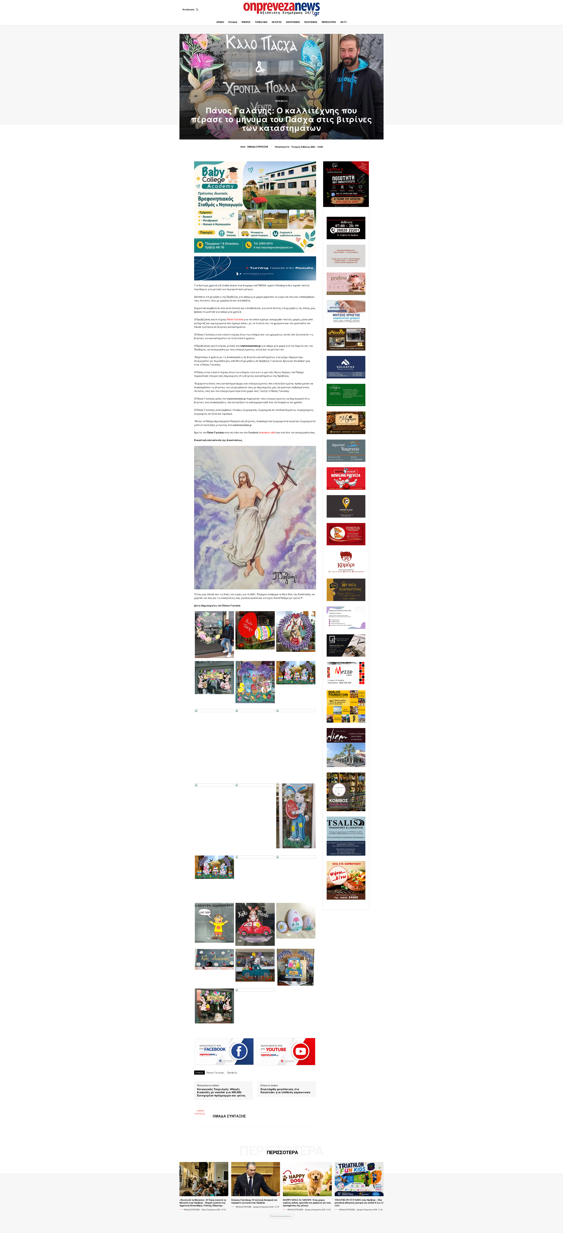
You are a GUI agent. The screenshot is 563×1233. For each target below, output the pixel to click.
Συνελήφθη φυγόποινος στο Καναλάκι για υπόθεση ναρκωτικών (285, 1091)
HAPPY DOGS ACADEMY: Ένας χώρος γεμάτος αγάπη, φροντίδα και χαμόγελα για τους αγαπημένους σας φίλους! (307, 1203)
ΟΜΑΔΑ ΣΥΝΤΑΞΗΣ (257, 146)
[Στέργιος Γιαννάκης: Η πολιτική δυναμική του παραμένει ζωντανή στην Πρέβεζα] (255, 1179)
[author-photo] (181, 1209)
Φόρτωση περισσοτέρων (281, 1216)
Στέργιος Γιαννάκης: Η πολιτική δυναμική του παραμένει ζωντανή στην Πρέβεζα (254, 1201)
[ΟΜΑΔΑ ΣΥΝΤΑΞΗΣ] (201, 1116)
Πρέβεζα (232, 1072)
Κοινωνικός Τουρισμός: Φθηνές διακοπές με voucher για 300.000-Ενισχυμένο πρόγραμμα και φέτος (221, 1092)
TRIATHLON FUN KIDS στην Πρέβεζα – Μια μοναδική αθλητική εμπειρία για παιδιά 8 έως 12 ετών (359, 1203)
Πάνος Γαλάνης (215, 1072)
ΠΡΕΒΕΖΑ (281, 101)
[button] (190, 9)
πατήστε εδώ (267, 432)
